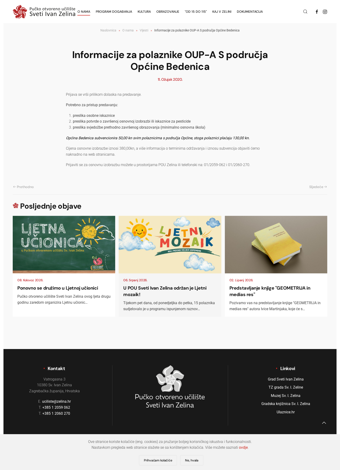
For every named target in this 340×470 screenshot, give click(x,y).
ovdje (243, 447)
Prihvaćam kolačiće (158, 460)
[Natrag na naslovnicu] (44, 11)
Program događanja (114, 11)
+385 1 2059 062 (56, 407)
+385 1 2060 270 (56, 413)
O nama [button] (83, 11)
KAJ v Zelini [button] (221, 11)
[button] (305, 11)
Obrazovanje (167, 11)
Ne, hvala (191, 460)
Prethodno (25, 187)
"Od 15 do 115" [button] (196, 11)
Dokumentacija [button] (250, 11)
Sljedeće (316, 187)
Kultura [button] (144, 11)
